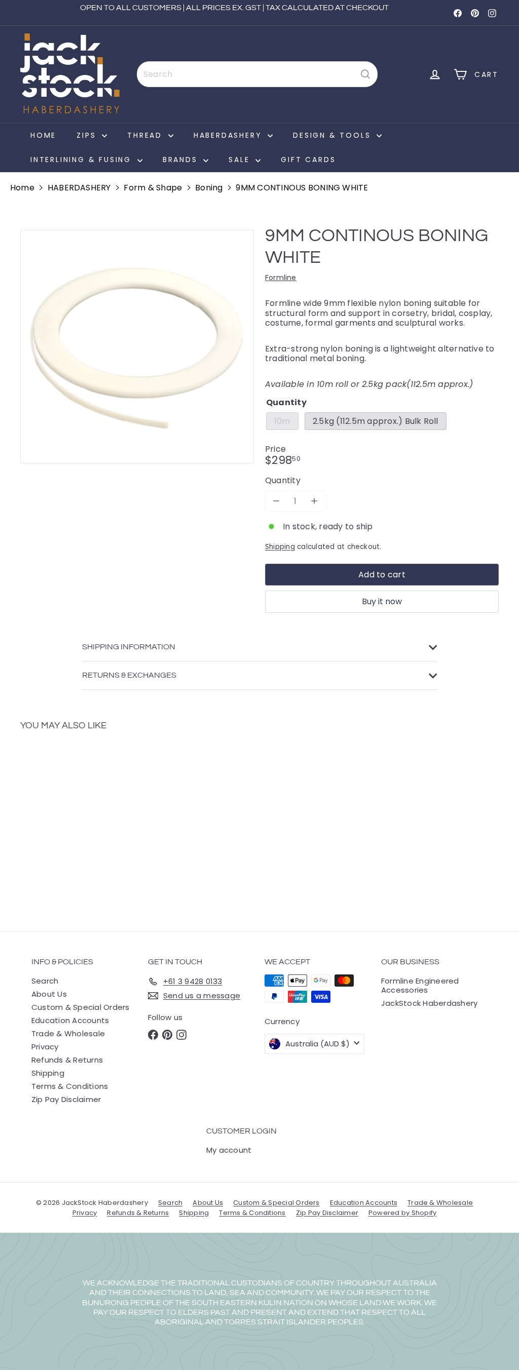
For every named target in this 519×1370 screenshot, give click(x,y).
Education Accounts (70, 1020)
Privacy (45, 1046)
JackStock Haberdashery (429, 1003)
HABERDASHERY (229, 135)
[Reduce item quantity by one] (276, 501)
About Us (49, 994)
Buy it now (382, 601)
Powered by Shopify (402, 1213)
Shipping (280, 547)
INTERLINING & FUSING (82, 159)
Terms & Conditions (69, 1086)
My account (228, 1150)
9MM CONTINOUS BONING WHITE (302, 187)
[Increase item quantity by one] (314, 501)
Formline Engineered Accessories (420, 985)
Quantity (283, 480)
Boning (209, 187)
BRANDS (182, 159)
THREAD (146, 135)
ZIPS (88, 135)
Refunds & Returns (67, 1059)
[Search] (365, 74)
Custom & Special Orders (80, 1007)
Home (43, 135)
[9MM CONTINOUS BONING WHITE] (56, 824)
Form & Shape (153, 187)
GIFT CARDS (308, 159)
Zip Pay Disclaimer (66, 1099)
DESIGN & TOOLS (333, 135)
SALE (241, 159)
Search (44, 980)
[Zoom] (137, 346)
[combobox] (257, 74)
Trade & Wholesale (68, 1033)
